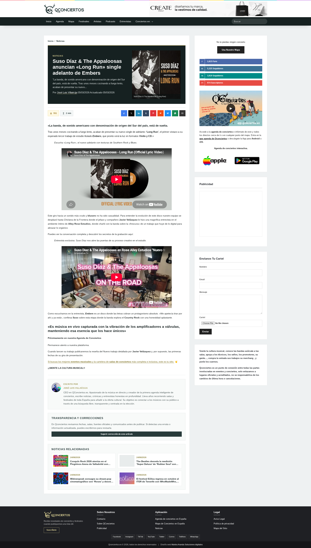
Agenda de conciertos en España (170, 519)
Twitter (161, 537)
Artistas (97, 21)
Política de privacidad (224, 523)
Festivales (84, 21)
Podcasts (110, 21)
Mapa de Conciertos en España (170, 523)
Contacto (101, 519)
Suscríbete (51, 530)
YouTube (151, 537)
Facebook (117, 537)
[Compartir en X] (131, 113)
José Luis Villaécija (67, 92)
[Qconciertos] (64, 9)
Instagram (129, 537)
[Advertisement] (231, 214)
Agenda (60, 21)
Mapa (71, 21)
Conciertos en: (143, 21)
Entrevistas (125, 21)
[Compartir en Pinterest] (153, 113)
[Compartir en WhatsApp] (175, 113)
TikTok (140, 537)
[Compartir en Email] (182, 113)
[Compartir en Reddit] (160, 113)
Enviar (205, 331)
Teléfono (182, 537)
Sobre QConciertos (106, 523)
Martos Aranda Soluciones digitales (187, 544)
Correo (171, 537)
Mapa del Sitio (220, 528)
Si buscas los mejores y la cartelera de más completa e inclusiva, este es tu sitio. (111, 361)
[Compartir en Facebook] (124, 113)
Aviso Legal (219, 519)
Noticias (60, 41)
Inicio (48, 21)
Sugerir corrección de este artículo (117, 434)
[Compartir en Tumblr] (146, 113)
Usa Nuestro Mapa (231, 50)
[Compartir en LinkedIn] (139, 113)
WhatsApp (194, 537)
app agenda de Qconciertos (213, 138)
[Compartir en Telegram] (168, 113)
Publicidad (102, 528)
